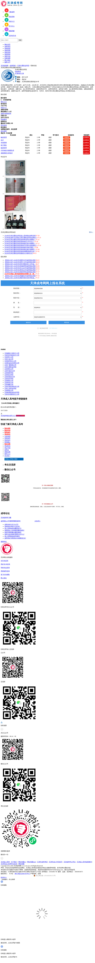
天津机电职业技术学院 (11, 392)
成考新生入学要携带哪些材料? (11, 521)
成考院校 (7, 54)
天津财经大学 (8, 380)
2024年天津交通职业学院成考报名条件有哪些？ (20, 249)
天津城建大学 (8, 384)
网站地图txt (22, 862)
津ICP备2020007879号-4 (22, 873)
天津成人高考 (5, 862)
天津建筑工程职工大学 (11, 353)
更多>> (91, 232)
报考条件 (7, 432)
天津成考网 (4, 65)
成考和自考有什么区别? (12, 526)
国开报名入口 (20, 415)
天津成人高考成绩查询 (84, 862)
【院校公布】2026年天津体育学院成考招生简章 (20, 272)
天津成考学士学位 (70, 862)
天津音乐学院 (8, 375)
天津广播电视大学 (10, 365)
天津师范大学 (8, 369)
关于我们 (14, 862)
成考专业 (7, 56)
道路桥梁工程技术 (7, 153)
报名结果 (7, 444)
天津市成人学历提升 (55, 862)
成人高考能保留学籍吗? (12, 536)
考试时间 (7, 446)
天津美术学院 (8, 378)
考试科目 (7, 434)
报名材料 (7, 428)
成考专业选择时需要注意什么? (14, 534)
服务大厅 (7, 62)
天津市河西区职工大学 (11, 394)
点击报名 (86, 137)
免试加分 (7, 440)
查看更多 (4, 541)
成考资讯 (7, 46)
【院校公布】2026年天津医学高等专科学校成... (19, 278)
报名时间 (7, 430)
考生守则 (7, 448)
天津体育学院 (8, 373)
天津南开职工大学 (10, 361)
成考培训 (7, 52)
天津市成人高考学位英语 (9, 864)
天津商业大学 (8, 390)
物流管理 (4, 137)
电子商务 (4, 145)
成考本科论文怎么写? (11, 524)
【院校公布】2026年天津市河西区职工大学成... (19, 264)
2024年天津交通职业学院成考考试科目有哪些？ (20, 239)
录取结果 (7, 452)
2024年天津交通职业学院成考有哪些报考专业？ (20, 251)
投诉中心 (4, 877)
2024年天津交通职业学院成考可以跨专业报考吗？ (20, 245)
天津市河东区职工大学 (11, 355)
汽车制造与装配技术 (7, 150)
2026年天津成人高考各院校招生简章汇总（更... (19, 274)
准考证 (6, 450)
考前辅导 (7, 438)
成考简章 (7, 50)
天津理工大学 (8, 357)
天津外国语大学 (9, 376)
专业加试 (7, 436)
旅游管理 (4, 148)
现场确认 (7, 442)
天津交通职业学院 (23, 65)
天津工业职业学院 (10, 388)
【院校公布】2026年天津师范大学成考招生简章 (20, 260)
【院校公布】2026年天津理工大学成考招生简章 (20, 262)
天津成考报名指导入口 (8, 415)
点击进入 (37, 521)
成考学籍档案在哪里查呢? (12, 532)
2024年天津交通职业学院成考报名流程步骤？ (19, 247)
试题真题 (7, 58)
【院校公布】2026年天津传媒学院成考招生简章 (20, 266)
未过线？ (7, 456)
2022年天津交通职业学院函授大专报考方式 (18, 253)
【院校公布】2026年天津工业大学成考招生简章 (20, 268)
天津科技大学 (8, 382)
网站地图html (31, 862)
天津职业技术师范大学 (11, 363)
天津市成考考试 (42, 862)
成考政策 (7, 48)
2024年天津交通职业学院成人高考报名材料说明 (20, 235)
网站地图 (21, 864)
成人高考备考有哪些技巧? (12, 528)
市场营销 (4, 142)
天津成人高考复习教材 (10, 459)
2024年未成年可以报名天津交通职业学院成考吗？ (20, 237)
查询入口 (7, 454)
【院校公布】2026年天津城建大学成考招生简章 (20, 276)
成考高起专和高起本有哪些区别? (15, 538)
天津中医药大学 (9, 371)
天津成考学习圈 (6, 517)
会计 (2, 140)
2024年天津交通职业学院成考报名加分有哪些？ (20, 243)
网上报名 (7, 60)
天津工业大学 (8, 359)
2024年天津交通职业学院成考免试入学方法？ (19, 241)
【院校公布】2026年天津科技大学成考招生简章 (20, 270)
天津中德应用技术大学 (11, 386)
